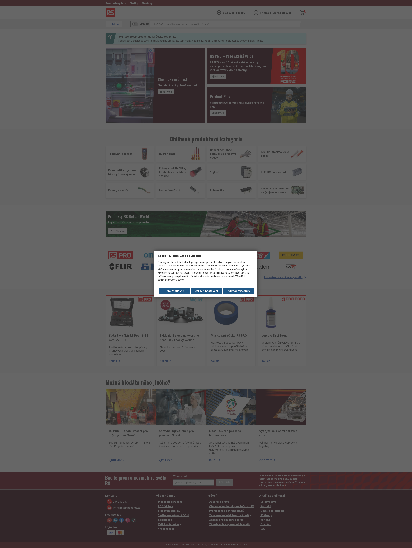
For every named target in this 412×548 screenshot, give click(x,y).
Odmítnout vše (174, 291)
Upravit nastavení (206, 291)
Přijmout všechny (238, 291)
